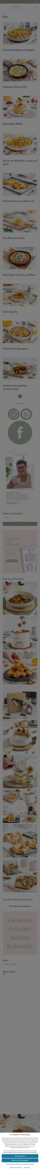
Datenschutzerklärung (16, 1167)
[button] (20, 1156)
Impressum (27, 1167)
